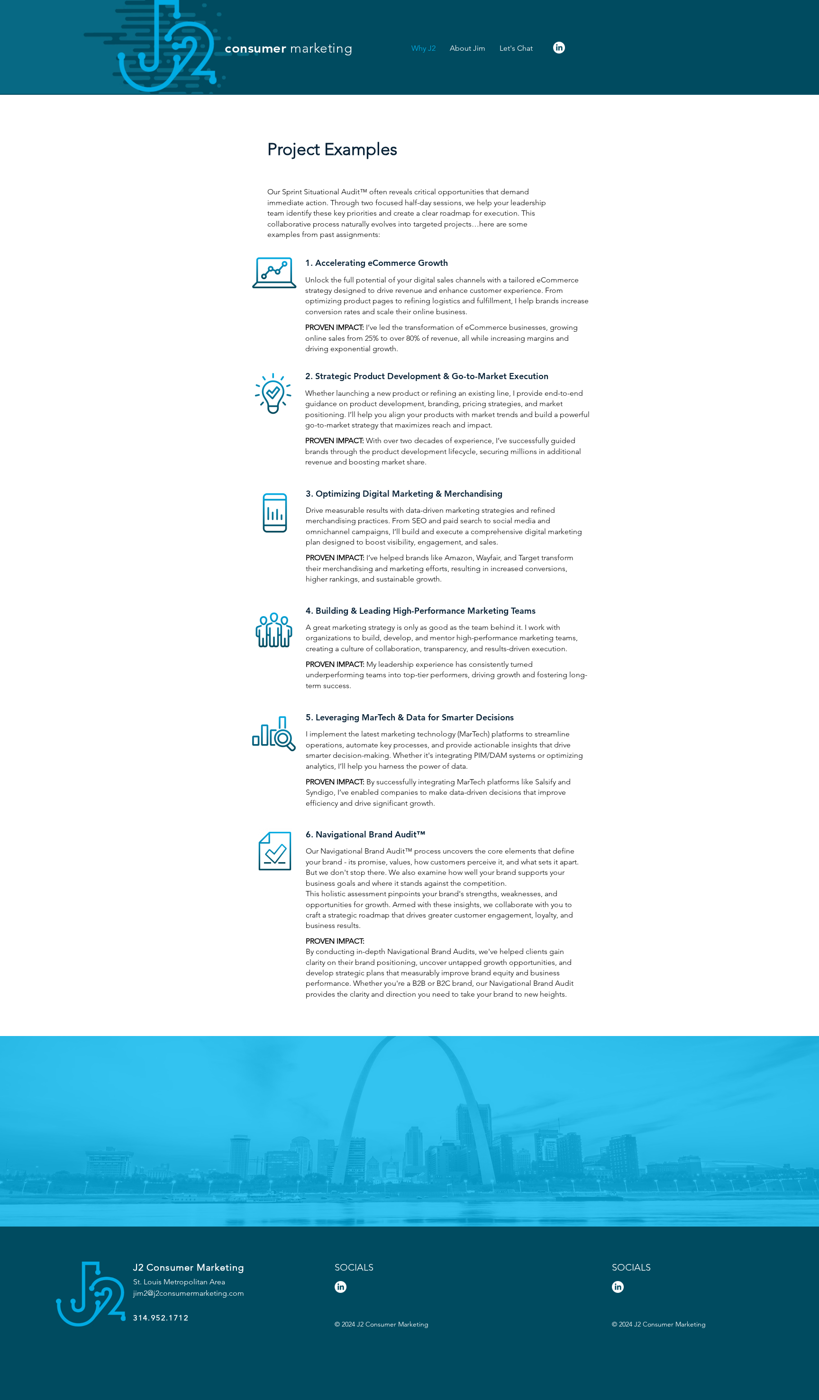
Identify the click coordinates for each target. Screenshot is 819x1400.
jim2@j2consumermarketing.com (188, 1293)
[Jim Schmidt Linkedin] (559, 48)
